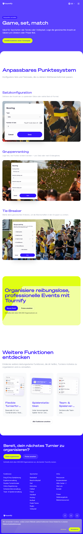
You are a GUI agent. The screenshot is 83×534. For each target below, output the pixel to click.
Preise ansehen (26, 308)
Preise (58, 494)
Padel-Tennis (34, 503)
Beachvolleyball (35, 480)
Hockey (32, 497)
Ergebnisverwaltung (10, 480)
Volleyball (33, 509)
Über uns (59, 486)
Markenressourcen (62, 500)
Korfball (32, 500)
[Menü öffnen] (78, 3)
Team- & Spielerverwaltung (12, 492)
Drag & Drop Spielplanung (12, 477)
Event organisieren (12, 456)
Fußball (32, 489)
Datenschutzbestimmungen (12, 524)
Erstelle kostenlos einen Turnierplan (17, 40)
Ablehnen (63, 529)
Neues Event (11, 308)
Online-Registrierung (10, 486)
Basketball (33, 477)
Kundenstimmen (61, 480)
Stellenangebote (62, 497)
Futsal (32, 492)
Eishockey (33, 486)
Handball (33, 494)
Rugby (32, 506)
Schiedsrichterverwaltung (11, 489)
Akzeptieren (74, 529)
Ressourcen (60, 477)
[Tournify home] (7, 3)
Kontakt (58, 489)
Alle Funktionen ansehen (41, 421)
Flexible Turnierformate (11, 483)
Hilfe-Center (60, 483)
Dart (31, 483)
